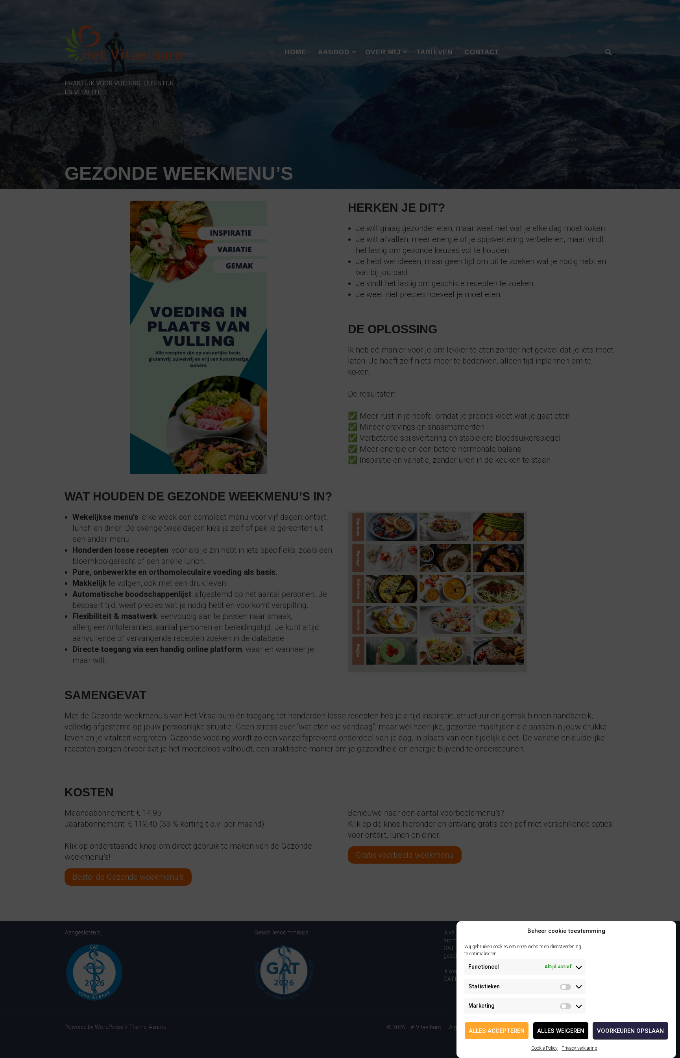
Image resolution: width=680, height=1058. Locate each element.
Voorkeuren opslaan (630, 1030)
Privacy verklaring (579, 1048)
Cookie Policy (544, 1048)
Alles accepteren (497, 1030)
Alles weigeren (560, 1030)
